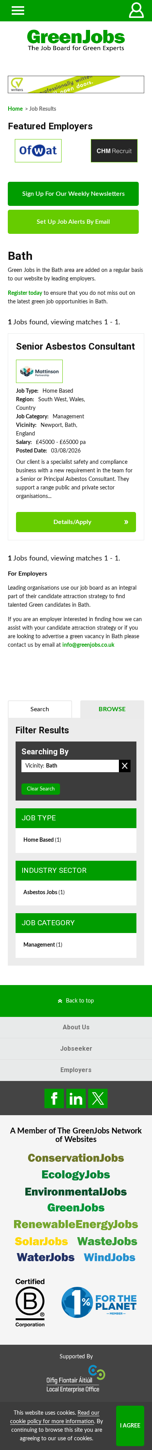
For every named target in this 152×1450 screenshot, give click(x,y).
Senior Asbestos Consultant (75, 346)
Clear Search (41, 789)
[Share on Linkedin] (76, 1098)
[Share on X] (98, 1098)
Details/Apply (72, 522)
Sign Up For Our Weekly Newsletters (73, 194)
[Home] (76, 40)
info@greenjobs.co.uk (88, 645)
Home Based (42, 840)
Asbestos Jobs (44, 892)
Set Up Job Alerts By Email (73, 222)
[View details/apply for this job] (39, 371)
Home (15, 109)
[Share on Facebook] (54, 1098)
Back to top (80, 1001)
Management (42, 945)
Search (39, 709)
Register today (25, 293)
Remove (125, 766)
